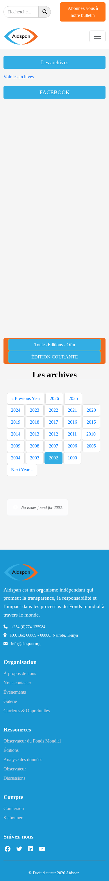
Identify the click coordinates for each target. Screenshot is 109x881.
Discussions (14, 778)
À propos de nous (19, 673)
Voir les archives (18, 76)
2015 (91, 422)
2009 (15, 445)
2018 (34, 422)
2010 (91, 433)
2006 (72, 445)
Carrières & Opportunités (26, 710)
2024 (15, 410)
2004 (15, 457)
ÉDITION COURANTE (54, 356)
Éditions (11, 750)
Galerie (10, 701)
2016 (72, 422)
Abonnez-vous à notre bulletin (83, 12)
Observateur (14, 768)
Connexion (13, 808)
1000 (72, 457)
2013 (34, 433)
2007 (53, 445)
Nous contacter (17, 682)
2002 (53, 457)
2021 (72, 410)
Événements (14, 692)
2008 (34, 445)
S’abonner (12, 817)
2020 (91, 410)
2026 (54, 398)
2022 (53, 410)
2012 (53, 433)
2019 (15, 422)
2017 (53, 422)
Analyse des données (22, 759)
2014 (15, 433)
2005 (91, 445)
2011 (72, 433)
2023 (34, 410)
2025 (73, 398)
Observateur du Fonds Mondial (32, 740)
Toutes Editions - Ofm (54, 344)
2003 (34, 457)
